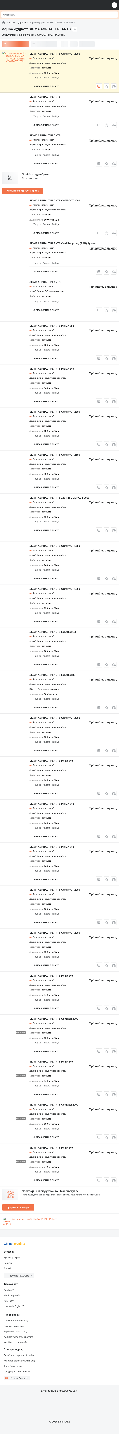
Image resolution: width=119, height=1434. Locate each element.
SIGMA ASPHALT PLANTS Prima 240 (51, 761)
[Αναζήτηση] (114, 14)
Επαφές (8, 1268)
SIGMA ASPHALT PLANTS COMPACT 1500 (54, 589)
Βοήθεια (8, 1263)
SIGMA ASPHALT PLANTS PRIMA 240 (51, 804)
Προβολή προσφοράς (18, 1207)
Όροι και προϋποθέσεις (16, 1320)
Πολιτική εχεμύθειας (14, 1326)
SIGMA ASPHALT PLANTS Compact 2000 (53, 1018)
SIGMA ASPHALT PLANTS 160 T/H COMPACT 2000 (59, 497)
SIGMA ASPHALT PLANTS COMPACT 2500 (54, 454)
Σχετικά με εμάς (12, 1257)
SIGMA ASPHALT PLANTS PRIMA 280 (51, 326)
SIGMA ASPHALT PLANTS (45, 97)
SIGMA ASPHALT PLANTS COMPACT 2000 (54, 53)
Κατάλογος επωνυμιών (16, 1342)
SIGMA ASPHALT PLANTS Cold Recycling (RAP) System (62, 243)
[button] (114, 5)
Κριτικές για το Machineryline (18, 1337)
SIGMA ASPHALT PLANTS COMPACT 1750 (54, 546)
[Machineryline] (4, 22)
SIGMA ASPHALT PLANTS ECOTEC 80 (52, 675)
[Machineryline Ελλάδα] (21, 5)
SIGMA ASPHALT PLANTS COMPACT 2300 (54, 411)
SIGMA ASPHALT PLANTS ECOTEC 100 (53, 632)
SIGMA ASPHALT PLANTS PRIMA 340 (51, 368)
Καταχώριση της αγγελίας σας (23, 190)
